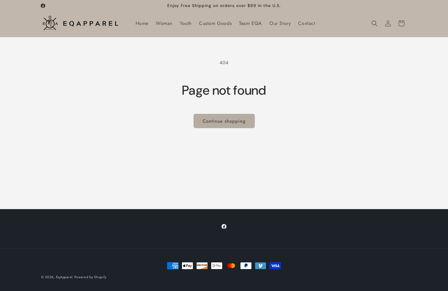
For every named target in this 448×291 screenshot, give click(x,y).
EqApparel (64, 277)
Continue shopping (224, 121)
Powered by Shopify (90, 277)
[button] (374, 23)
